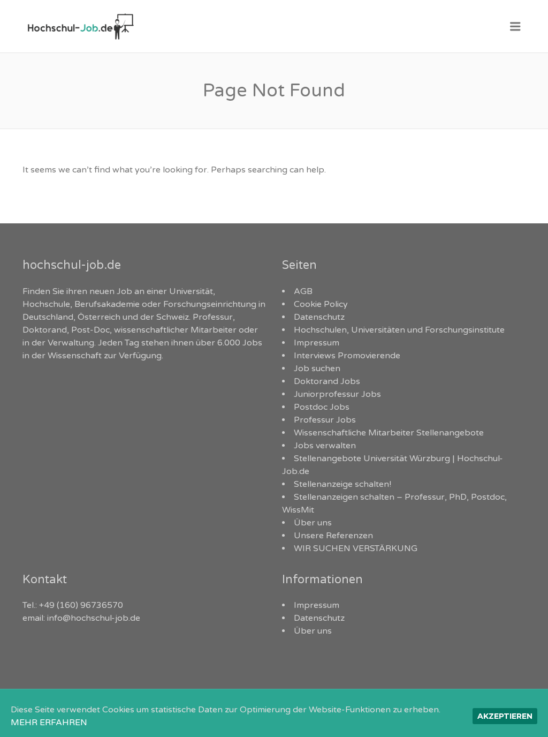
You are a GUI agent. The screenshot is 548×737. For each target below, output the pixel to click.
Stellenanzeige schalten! (342, 484)
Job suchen (317, 368)
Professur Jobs (325, 420)
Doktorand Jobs (327, 381)
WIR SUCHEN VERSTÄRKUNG (355, 548)
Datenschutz (319, 317)
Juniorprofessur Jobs (337, 394)
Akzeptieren (504, 716)
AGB (303, 291)
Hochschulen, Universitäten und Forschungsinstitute (399, 330)
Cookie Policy (321, 304)
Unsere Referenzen (333, 535)
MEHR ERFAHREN (49, 722)
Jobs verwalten (325, 445)
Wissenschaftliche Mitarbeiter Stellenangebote (389, 432)
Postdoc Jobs (321, 407)
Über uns (313, 522)
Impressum (316, 342)
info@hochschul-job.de (93, 618)
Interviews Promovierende (347, 355)
